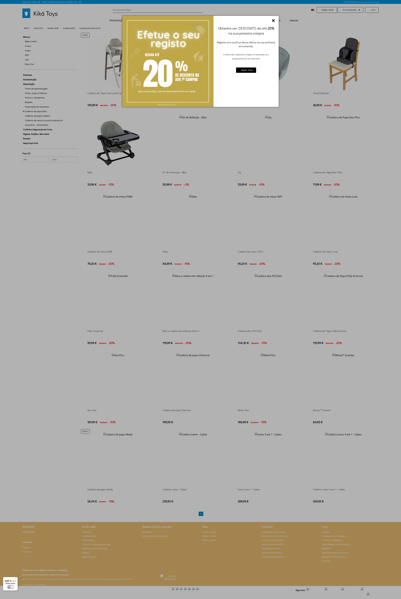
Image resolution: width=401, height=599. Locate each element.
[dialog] (200, 61)
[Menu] (16, 579)
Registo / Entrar (247, 70)
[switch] (10, 587)
